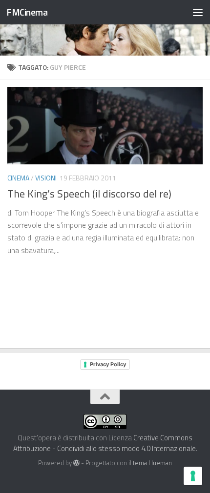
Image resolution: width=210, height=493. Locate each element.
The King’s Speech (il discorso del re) (89, 193)
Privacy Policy (108, 364)
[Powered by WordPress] (76, 463)
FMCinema (26, 12)
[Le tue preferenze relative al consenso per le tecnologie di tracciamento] (193, 476)
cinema (18, 178)
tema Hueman (152, 463)
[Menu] (198, 12)
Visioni (46, 178)
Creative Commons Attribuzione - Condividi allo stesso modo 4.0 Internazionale (104, 443)
